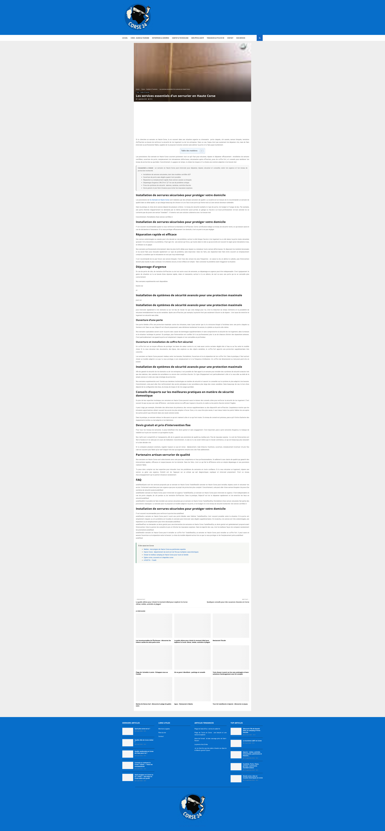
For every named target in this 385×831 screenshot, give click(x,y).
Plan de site (183, 826)
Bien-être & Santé (197, 38)
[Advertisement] (226, 17)
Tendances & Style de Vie (215, 38)
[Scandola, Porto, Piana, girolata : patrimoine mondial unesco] (236, 766)
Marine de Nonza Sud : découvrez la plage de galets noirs (153, 705)
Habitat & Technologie (180, 38)
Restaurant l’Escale (219, 640)
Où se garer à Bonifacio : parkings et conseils (189, 672)
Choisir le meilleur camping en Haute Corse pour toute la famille (166, 555)
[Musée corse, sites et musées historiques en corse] (236, 778)
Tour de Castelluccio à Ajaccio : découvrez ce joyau (230, 704)
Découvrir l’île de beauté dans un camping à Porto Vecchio (251, 730)
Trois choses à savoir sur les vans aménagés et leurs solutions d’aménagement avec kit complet (231, 673)
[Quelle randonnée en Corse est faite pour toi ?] (127, 754)
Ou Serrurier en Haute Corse (159, 200)
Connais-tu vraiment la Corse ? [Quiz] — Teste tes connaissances (144, 764)
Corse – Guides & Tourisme (140, 38)
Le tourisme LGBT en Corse (252, 741)
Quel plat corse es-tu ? (142, 729)
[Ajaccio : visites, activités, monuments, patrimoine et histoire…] (236, 754)
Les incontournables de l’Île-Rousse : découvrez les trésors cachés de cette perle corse (153, 641)
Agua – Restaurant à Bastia (183, 704)
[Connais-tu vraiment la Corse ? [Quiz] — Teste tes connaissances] (127, 765)
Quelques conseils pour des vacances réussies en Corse (228, 602)
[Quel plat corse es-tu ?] (127, 731)
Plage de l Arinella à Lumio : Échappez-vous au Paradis (152, 673)
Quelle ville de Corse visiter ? (144, 741)
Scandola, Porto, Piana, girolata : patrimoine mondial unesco (251, 766)
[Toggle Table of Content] (200, 151)
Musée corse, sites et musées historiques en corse (253, 777)
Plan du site (162, 732)
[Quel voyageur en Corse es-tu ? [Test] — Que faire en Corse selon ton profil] (127, 777)
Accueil (125, 38)
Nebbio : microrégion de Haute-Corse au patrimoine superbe (165, 549)
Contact (230, 38)
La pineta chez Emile (201, 744)
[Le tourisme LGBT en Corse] (236, 743)
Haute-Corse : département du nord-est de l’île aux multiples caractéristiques (171, 552)
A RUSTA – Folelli (150, 560)
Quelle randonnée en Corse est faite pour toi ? (144, 752)
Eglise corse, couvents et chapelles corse (158, 557)
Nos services (240, 38)
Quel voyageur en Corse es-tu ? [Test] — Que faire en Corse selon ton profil (144, 776)
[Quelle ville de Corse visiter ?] (127, 742)
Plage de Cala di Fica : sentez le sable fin (207, 729)
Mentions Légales (164, 729)
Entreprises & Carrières (160, 38)
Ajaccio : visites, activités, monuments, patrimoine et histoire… (252, 754)
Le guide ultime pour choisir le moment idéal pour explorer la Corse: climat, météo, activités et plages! (162, 603)
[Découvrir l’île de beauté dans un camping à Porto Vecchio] (236, 731)
